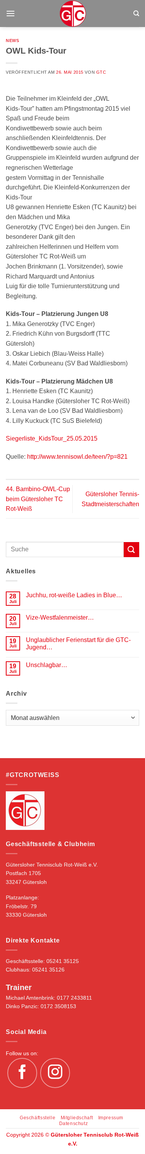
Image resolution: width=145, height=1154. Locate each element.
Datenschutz (73, 1123)
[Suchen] (136, 13)
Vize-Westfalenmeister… (60, 617)
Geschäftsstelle (37, 1117)
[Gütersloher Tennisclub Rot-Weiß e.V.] (72, 13)
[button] (10, 13)
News (12, 40)
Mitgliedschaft (77, 1117)
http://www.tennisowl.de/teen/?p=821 (77, 456)
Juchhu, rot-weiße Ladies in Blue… (74, 595)
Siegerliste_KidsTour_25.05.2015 (51, 438)
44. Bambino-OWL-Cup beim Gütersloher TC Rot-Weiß (38, 499)
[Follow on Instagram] (55, 1073)
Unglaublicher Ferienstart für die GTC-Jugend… (78, 643)
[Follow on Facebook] (22, 1073)
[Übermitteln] (131, 549)
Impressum (111, 1117)
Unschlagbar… (46, 665)
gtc (101, 72)
